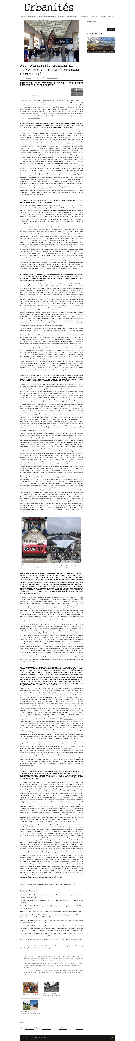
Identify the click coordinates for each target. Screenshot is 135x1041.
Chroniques (61, 16)
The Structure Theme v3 (27, 1039)
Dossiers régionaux (49, 16)
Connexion (43, 1037)
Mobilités (61, 1028)
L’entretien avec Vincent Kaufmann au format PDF (34, 96)
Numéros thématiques (35, 16)
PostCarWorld (76, 384)
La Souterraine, (68, 719)
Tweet (21, 1022)
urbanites (28, 78)
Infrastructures (47, 1028)
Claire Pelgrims (44, 85)
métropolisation (54, 1028)
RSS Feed (37, 1037)
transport (66, 1028)
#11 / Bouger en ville (30, 1028)
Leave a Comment (52, 78)
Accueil (23, 16)
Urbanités (67, 7)
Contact (103, 16)
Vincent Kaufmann (53, 83)
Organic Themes (38, 1039)
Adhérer (110, 16)
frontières (41, 1028)
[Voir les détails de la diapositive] (101, 44)
